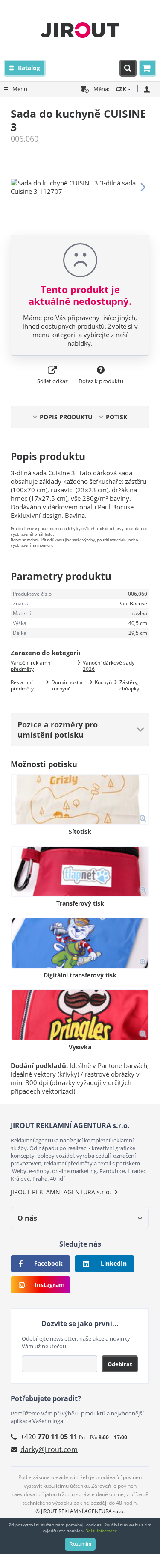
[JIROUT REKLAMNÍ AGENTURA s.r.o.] (80, 30)
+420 (48, 1436)
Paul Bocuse (132, 603)
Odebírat (120, 1364)
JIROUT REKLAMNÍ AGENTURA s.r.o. (61, 1192)
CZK (121, 89)
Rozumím (80, 1544)
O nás (27, 1218)
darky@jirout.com (49, 1449)
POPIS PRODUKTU (66, 417)
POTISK (116, 417)
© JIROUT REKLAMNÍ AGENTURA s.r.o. (80, 1511)
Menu (19, 89)
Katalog (29, 68)
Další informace (101, 1531)
